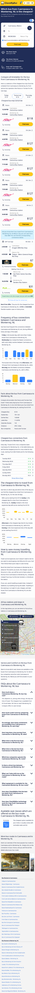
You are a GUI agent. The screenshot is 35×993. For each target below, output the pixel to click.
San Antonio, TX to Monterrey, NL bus (12, 990)
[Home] (9, 3)
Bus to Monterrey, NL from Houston (11, 963)
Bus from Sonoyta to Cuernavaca (10, 924)
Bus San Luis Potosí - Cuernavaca (10, 918)
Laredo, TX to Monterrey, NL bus (10, 966)
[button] (21, 624)
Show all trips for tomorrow (18, 300)
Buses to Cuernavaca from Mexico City (12, 906)
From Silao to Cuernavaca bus (10, 921)
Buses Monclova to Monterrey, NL (11, 978)
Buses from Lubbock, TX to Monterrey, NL (13, 969)
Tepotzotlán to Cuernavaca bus (10, 933)
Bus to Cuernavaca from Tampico (10, 927)
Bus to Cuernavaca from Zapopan (11, 939)
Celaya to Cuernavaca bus (9, 883)
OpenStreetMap (25, 656)
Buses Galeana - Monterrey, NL (10, 960)
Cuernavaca (14, 618)
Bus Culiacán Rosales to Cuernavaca (11, 891)
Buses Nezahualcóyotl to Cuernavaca (12, 909)
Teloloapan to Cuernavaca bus (10, 930)
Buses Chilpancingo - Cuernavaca (10, 886)
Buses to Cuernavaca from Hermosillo (12, 894)
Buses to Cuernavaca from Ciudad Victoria (13, 889)
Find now (25, 124)
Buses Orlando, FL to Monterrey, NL (11, 984)
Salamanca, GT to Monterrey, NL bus (11, 987)
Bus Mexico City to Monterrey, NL (11, 975)
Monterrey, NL (28, 618)
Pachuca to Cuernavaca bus (9, 912)
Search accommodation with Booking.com (17, 40)
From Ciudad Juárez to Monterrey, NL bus (13, 957)
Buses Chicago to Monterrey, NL (10, 951)
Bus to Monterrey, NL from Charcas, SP (12, 948)
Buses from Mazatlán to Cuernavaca (11, 903)
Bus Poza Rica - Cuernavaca (9, 915)
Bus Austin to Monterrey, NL (9, 945)
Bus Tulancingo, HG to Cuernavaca (11, 936)
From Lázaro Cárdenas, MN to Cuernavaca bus (14, 897)
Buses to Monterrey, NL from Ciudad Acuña (13, 954)
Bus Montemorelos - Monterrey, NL (11, 981)
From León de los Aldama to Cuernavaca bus (14, 900)
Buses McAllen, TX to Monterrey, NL (11, 972)
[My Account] (20, 3)
